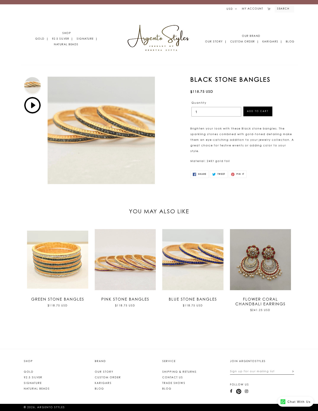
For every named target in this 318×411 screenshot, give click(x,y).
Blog (290, 41)
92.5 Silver (60, 39)
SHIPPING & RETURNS (179, 372)
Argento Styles (51, 407)
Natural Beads (66, 44)
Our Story (214, 41)
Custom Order (242, 41)
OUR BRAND (251, 36)
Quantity (198, 103)
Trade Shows (173, 383)
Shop (66, 33)
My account (252, 9)
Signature (85, 39)
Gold (40, 39)
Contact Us (172, 377)
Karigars (270, 41)
